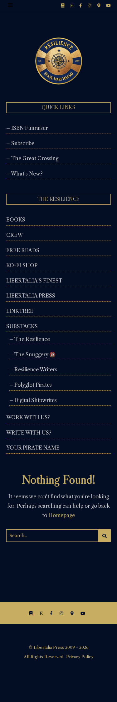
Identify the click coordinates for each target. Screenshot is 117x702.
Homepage (61, 515)
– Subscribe (20, 143)
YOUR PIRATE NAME (33, 448)
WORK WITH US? (28, 417)
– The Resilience (29, 339)
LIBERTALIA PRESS (30, 295)
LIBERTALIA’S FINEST (34, 280)
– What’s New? (24, 173)
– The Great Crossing (32, 158)
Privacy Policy (79, 656)
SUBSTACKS (22, 326)
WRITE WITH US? (28, 433)
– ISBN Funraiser (27, 128)
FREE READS (22, 250)
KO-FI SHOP (21, 265)
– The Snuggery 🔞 (32, 354)
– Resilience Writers (33, 369)
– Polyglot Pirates (30, 385)
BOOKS (15, 219)
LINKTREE (19, 311)
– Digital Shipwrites (33, 400)
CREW (14, 235)
